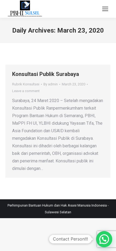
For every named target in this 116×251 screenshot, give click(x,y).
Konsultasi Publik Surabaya (45, 74)
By (50, 84)
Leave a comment (26, 91)
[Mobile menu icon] (105, 9)
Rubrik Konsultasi (25, 84)
